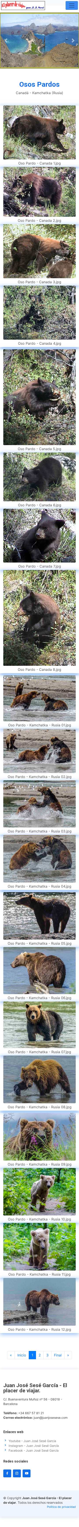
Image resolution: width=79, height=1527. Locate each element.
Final (58, 1355)
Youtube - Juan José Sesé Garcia (32, 1440)
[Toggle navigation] (72, 5)
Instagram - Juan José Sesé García (34, 1445)
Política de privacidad (61, 1506)
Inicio (21, 1355)
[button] (6, 40)
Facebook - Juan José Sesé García (34, 1450)
